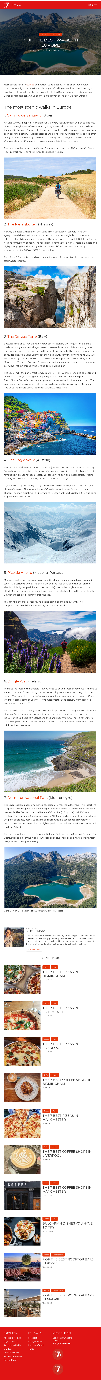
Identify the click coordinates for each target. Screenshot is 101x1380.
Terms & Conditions (13, 1356)
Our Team (8, 1349)
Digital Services (11, 1341)
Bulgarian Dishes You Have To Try (67, 1225)
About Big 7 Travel (12, 1338)
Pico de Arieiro (19, 572)
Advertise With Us (12, 1345)
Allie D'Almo (54, 50)
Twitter (31, 1349)
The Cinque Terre (21, 336)
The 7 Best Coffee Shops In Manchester (67, 1189)
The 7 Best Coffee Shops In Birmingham (67, 1082)
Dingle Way (17, 681)
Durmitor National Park (27, 798)
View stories (34, 949)
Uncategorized (58, 1255)
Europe (43, 34)
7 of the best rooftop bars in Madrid (68, 1297)
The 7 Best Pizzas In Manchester (60, 1118)
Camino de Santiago (24, 115)
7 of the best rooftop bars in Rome (68, 1261)
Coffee (46, 1075)
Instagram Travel (36, 1345)
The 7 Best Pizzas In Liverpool (60, 1046)
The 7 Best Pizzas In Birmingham (60, 974)
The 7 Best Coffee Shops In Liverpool (67, 1153)
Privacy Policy (10, 1360)
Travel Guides (55, 34)
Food (54, 967)
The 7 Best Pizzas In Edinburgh (60, 1010)
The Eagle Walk (21, 460)
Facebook (32, 1338)
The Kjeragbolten (22, 224)
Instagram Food (35, 1341)
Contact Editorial (11, 1352)
